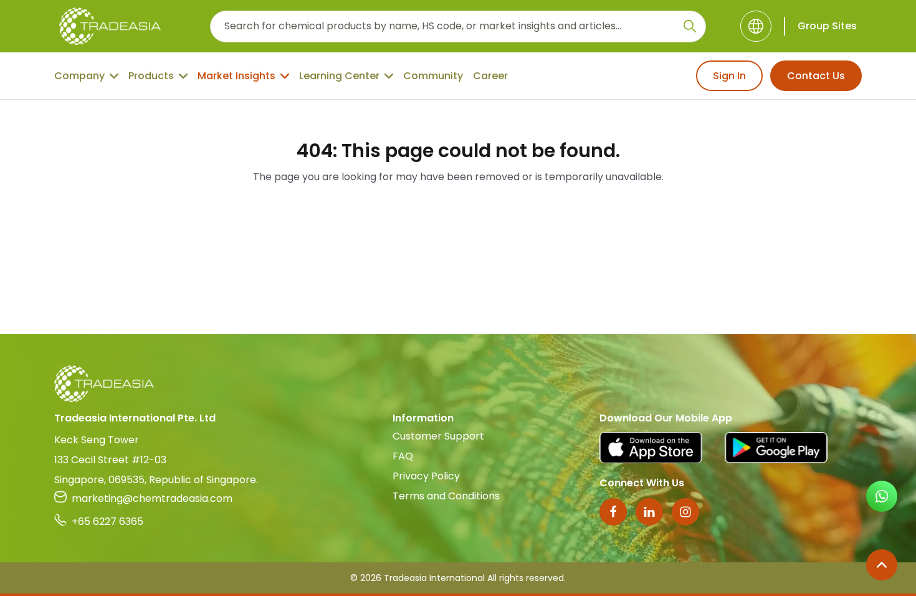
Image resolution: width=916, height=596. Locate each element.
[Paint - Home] (110, 26)
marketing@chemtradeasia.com (152, 498)
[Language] (755, 26)
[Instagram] (685, 512)
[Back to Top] (881, 564)
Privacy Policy (426, 476)
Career (490, 76)
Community (433, 76)
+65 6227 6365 (107, 521)
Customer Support (438, 436)
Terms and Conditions (446, 496)
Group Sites (827, 26)
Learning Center (339, 76)
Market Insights (236, 76)
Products (151, 76)
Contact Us (816, 76)
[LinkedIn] (649, 512)
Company (79, 76)
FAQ (403, 456)
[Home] (458, 383)
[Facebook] (613, 512)
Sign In (729, 76)
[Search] (690, 26)
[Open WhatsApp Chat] (881, 496)
